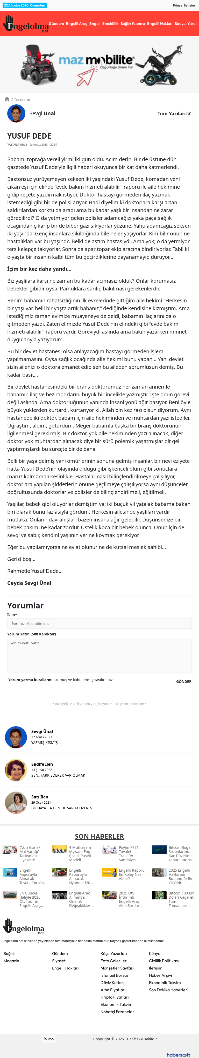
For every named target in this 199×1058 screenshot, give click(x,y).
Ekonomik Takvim (116, 1004)
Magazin (11, 960)
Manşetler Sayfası (117, 968)
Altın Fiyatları (113, 989)
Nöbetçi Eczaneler (117, 1011)
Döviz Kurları (112, 982)
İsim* (12, 614)
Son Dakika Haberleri (168, 989)
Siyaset (59, 960)
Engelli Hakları (65, 968)
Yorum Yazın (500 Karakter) (31, 634)
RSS (50, 1038)
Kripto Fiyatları (115, 997)
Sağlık (9, 953)
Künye (177, 5)
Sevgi (42, 113)
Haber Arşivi (160, 975)
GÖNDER (183, 681)
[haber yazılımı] (178, 1054)
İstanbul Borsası (115, 975)
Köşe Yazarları (114, 953)
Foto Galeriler (114, 960)
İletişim (189, 5)
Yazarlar (21, 99)
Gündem (60, 953)
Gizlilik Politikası (164, 960)
